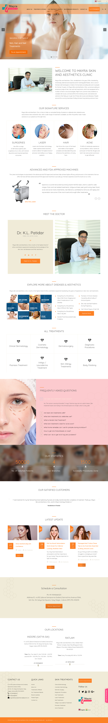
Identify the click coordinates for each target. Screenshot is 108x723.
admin (19, 548)
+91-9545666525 (95, 9)
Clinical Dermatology (18, 346)
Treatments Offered (40, 9)
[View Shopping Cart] (105, 9)
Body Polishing (89, 365)
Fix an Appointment (18, 52)
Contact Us (83, 9)
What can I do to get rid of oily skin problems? (60, 435)
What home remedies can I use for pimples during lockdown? (65, 427)
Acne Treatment (59, 706)
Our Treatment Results (37, 690)
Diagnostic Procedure (60, 690)
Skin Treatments (29, 548)
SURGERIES (18, 142)
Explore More (86, 313)
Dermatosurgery (66, 346)
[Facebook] (35, 255)
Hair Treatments (95, 557)
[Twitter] (25, 255)
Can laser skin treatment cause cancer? (58, 399)
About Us (29, 9)
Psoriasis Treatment (18, 365)
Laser (42, 142)
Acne (89, 142)
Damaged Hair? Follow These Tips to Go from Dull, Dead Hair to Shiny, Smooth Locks (88, 544)
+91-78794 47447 (69, 660)
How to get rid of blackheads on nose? (57, 431)
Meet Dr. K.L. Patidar (30, 261)
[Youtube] (28, 255)
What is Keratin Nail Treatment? (55, 420)
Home (32, 682)
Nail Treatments (59, 698)
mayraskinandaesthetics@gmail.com (19, 695)
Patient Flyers (34, 695)
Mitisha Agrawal (53, 560)
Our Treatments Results (55, 9)
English (99, 1)
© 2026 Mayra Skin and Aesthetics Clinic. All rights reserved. (23, 718)
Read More (19, 553)
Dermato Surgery (59, 687)
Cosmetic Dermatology (61, 685)
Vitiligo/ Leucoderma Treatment (63, 700)
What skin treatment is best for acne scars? (59, 424)
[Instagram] (32, 255)
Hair (66, 142)
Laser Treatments (59, 695)
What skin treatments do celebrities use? (58, 416)
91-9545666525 (13, 693)
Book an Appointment (54, 604)
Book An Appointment (85, 678)
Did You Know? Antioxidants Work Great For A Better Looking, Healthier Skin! (56, 544)
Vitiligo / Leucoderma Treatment (42, 365)
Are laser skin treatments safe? (54, 413)
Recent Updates (35, 693)
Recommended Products (71, 9)
